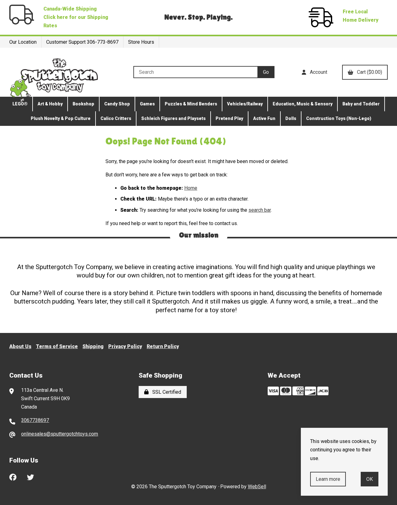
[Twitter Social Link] (30, 476)
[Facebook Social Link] (12, 476)
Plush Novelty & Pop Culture (61, 118)
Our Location (23, 42)
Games (147, 103)
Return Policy (163, 346)
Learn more (328, 479)
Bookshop (83, 103)
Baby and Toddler (361, 103)
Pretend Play (229, 118)
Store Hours (141, 42)
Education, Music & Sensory (302, 103)
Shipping (93, 346)
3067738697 (35, 420)
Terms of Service (57, 346)
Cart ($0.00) (368, 72)
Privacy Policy (125, 346)
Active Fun (264, 118)
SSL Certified (165, 392)
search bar (259, 210)
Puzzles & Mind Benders (191, 103)
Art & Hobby (50, 103)
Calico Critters (115, 118)
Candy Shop (117, 103)
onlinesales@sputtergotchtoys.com (59, 434)
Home (190, 188)
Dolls (290, 118)
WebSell (257, 486)
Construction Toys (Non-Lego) (338, 118)
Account (317, 72)
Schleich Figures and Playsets (173, 118)
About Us (20, 346)
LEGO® (20, 103)
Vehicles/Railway (245, 103)
